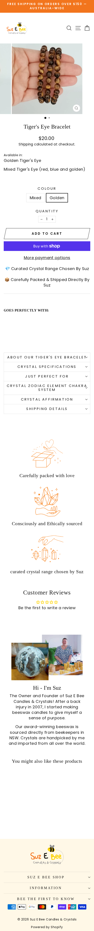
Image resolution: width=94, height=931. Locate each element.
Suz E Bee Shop (46, 877)
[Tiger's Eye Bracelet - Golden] (11, 339)
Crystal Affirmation (47, 399)
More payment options (47, 257)
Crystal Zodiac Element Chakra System (47, 387)
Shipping (26, 144)
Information (46, 888)
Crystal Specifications (46, 366)
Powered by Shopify (47, 927)
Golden (57, 198)
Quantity (47, 211)
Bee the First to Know (46, 899)
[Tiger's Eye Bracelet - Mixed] (6, 339)
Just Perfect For (47, 376)
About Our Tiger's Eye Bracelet (47, 357)
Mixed (35, 198)
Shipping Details (47, 408)
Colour (47, 188)
